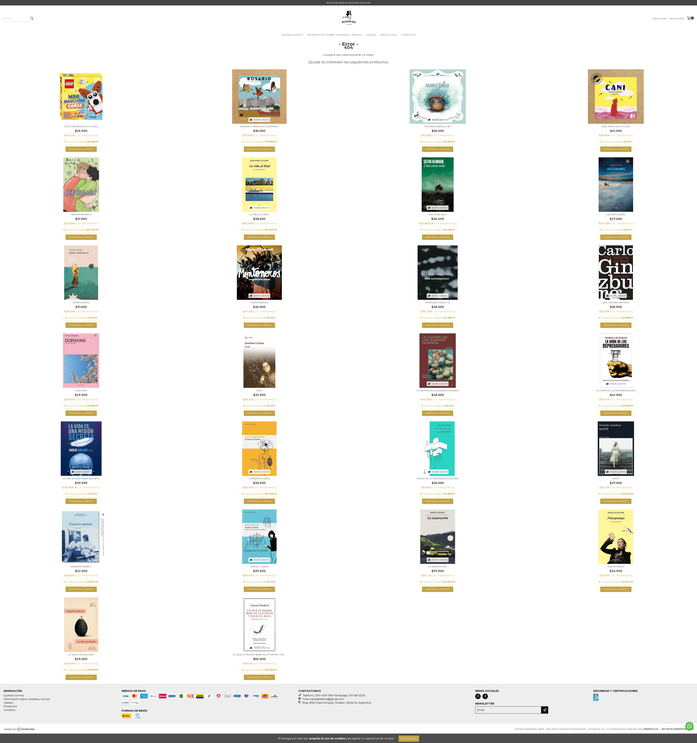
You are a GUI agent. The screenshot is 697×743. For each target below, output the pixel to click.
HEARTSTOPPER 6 (81, 214)
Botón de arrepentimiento (677, 729)
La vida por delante (81, 654)
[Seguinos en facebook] (485, 696)
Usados (371, 34)
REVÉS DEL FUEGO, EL (437, 302)
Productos (388, 34)
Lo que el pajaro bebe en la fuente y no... (259, 654)
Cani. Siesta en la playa (616, 126)
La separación (438, 566)
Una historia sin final (615, 302)
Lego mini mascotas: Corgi (81, 126)
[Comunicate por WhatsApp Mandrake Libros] (689, 726)
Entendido (408, 738)
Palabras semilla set (437, 126)
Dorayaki (81, 390)
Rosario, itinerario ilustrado (259, 126)
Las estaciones (615, 214)
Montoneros (259, 302)
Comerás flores (259, 478)
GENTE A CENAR (259, 566)
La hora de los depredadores (616, 390)
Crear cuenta (660, 18)
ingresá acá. (651, 729)
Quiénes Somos (292, 34)
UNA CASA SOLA (438, 214)
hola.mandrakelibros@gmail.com (323, 699)
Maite (615, 478)
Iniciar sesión (677, 18)
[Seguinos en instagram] (478, 696)
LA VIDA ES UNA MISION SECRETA (81, 478)
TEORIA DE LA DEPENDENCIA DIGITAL (437, 478)
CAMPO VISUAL (81, 302)
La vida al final (259, 214)
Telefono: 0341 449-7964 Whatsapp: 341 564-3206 (334, 695)
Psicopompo (616, 566)
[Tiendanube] (19, 730)
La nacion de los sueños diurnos (438, 390)
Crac (259, 390)
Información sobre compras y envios (334, 34)
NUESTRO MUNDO (81, 566)
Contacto (408, 34)
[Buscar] (31, 18)
